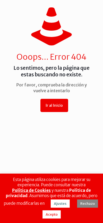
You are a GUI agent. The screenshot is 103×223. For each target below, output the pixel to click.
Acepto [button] (52, 214)
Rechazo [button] (87, 203)
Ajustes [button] (60, 203)
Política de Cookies (31, 190)
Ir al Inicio (54, 105)
